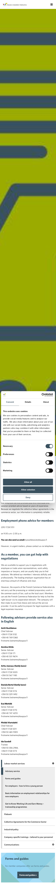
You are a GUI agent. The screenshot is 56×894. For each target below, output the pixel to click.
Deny (28, 497)
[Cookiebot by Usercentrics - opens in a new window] (41, 395)
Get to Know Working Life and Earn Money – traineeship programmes (24, 805)
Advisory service (12, 771)
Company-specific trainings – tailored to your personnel (28, 837)
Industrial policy (11, 829)
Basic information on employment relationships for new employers (27, 794)
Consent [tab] (10, 402)
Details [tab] (28, 402)
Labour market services (14, 763)
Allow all (28, 482)
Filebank (8, 814)
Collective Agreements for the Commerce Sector (25, 822)
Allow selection (28, 490)
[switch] (49, 454)
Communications (11, 844)
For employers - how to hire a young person (24, 786)
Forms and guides (13, 778)
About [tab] (46, 402)
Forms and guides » (28, 875)
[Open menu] (51, 4)
